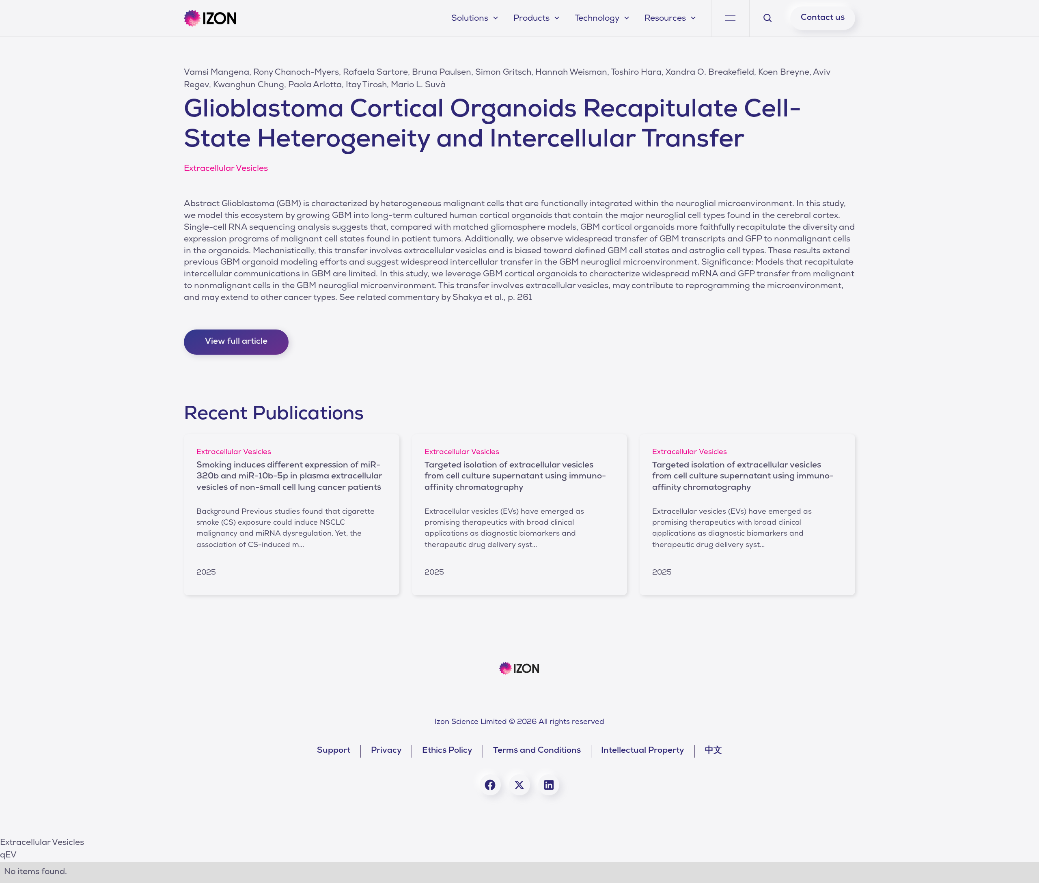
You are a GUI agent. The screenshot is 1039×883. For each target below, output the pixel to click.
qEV (8, 856)
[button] (476, 18)
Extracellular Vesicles (42, 843)
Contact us (823, 18)
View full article (236, 342)
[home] (210, 18)
